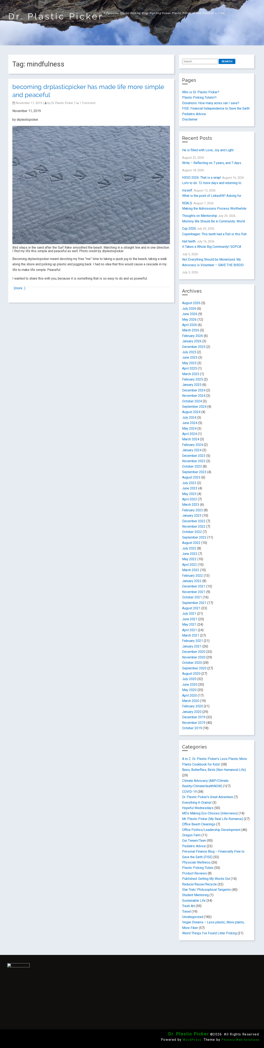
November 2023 (193, 461)
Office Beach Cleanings (198, 824)
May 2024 (189, 428)
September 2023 (194, 472)
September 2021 (194, 603)
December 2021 (193, 586)
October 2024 (192, 401)
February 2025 (192, 379)
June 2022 (189, 554)
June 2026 (189, 314)
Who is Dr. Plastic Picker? (200, 92)
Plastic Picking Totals (197, 868)
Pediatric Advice (194, 114)
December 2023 (193, 456)
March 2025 (190, 374)
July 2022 (189, 548)
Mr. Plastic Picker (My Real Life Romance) (212, 819)
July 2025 (189, 352)
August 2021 (191, 608)
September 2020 (194, 668)
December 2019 (193, 717)
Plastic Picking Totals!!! (199, 97)
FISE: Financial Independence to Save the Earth (216, 108)
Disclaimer (190, 119)
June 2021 (189, 619)
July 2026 (189, 309)
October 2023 (192, 466)
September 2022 (194, 537)
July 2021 (189, 614)
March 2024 (190, 439)
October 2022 (192, 532)
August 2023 (191, 477)
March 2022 (190, 570)
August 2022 (191, 543)
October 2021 (192, 597)
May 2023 (189, 494)
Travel (186, 911)
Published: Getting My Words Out (206, 879)
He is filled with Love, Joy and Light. (208, 150)
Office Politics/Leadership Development (211, 830)
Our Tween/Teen (194, 840)
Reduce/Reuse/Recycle (199, 884)
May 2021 (189, 624)
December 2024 (193, 390)
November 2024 (193, 396)
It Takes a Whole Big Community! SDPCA (211, 247)
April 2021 (189, 630)
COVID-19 (189, 792)
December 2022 (193, 521)
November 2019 (193, 723)
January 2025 (192, 385)
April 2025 (189, 368)
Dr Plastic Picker (62, 103)
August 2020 (191, 674)
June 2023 (189, 488)
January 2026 (192, 341)
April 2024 (189, 434)
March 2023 (190, 505)
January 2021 (192, 646)
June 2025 (189, 357)
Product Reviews (194, 873)
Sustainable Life (194, 901)
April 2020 (189, 695)
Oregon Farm (191, 835)
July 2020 (189, 679)
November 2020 (193, 657)
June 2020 (189, 684)
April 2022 (189, 565)
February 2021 (192, 641)
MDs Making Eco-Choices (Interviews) (210, 813)
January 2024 (192, 450)
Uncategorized (192, 917)
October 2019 (192, 728)
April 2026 (189, 325)
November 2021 (193, 592)
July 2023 (189, 483)
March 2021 (190, 635)
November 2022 (193, 526)
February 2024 (192, 445)
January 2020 (192, 712)
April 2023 (189, 499)
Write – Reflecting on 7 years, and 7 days (211, 163)
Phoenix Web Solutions (241, 1039)
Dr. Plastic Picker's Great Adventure (207, 797)
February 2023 (192, 510)
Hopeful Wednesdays (197, 808)
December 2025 (193, 347)
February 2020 (192, 706)
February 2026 (192, 336)
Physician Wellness (196, 862)
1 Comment (87, 103)
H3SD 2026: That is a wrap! (201, 178)
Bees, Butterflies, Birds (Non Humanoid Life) (214, 770)
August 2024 (191, 412)
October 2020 (192, 663)
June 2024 (189, 423)
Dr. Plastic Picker (56, 16)
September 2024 (194, 407)
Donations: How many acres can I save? (210, 103)
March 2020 (190, 701)
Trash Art (188, 906)
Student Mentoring (195, 895)
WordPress (192, 1039)
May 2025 (189, 363)
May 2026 (189, 319)
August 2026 (191, 303)
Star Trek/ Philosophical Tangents (206, 890)
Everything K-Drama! (197, 803)
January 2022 (192, 581)
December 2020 (193, 652)
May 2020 (189, 690)
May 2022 (189, 559)
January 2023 (192, 516)
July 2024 (189, 417)
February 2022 (192, 576)
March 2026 (190, 330)
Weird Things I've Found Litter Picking (209, 933)
